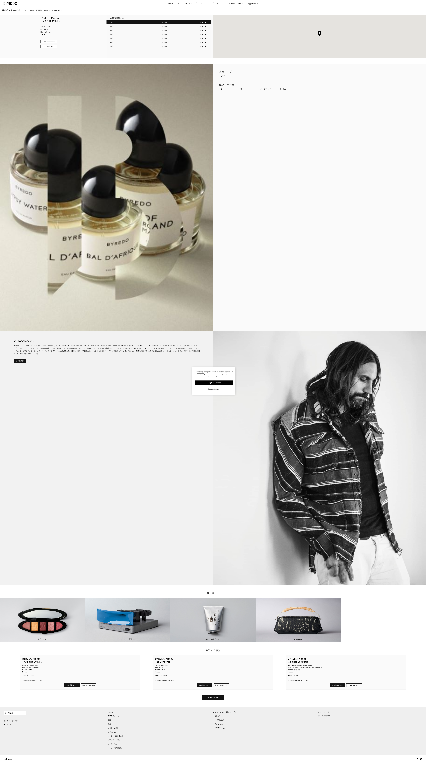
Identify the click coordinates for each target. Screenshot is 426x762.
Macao (31, 10)
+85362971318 (293, 676)
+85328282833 (28, 676)
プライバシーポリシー (115, 740)
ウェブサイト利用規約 (115, 748)
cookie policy (200, 373)
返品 (109, 724)
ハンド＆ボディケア (234, 3)
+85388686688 (49, 41)
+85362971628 (161, 676)
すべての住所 (15, 10)
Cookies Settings (213, 389)
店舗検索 (5, 10)
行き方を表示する (49, 46)
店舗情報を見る (71, 685)
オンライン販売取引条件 (115, 736)
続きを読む (20, 361)
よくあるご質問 (113, 728)
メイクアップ (190, 3)
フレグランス (173, 3)
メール (9, 724)
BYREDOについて (113, 716)
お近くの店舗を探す (324, 716)
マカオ (24, 10)
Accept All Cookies (214, 382)
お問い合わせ (112, 732)
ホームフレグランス (210, 3)
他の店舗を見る (213, 698)
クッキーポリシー (113, 744)
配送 (109, 720)
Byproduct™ (253, 3)
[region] (213, 381)
